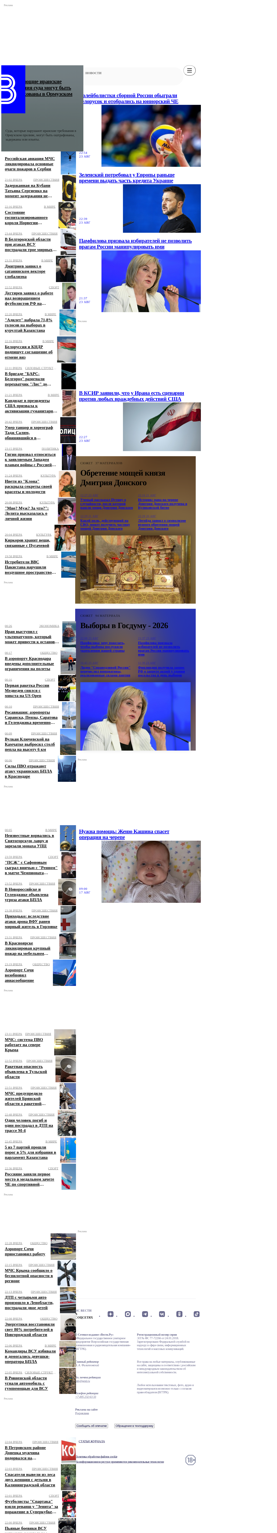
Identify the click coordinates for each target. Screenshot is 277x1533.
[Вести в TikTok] (196, 1314)
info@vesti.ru (82, 1381)
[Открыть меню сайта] (189, 70)
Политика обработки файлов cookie (96, 1456)
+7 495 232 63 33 (85, 1397)
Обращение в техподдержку (134, 1426)
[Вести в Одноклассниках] (179, 1314)
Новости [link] (93, 73)
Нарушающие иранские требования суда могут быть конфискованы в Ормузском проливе (38, 90)
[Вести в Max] (127, 1314)
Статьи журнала (92, 1441)
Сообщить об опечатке (91, 1426)
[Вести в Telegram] (145, 1314)
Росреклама (82, 1413)
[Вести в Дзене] (110, 1314)
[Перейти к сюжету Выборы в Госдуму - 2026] (135, 716)
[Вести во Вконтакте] (162, 1314)
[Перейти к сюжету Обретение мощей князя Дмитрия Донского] (135, 569)
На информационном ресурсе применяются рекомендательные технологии (119, 1461)
